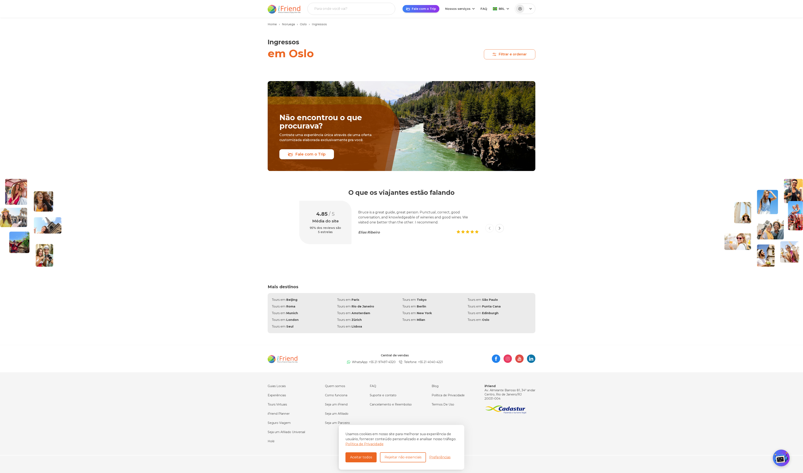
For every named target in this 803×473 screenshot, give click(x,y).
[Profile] (525, 9)
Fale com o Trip (310, 154)
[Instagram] (508, 358)
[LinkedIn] (531, 358)
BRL (502, 9)
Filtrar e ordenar (513, 54)
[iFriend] (283, 358)
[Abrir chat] (781, 458)
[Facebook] (496, 358)
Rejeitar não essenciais (403, 457)
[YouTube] (519, 358)
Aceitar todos (361, 457)
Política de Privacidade (364, 444)
